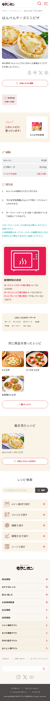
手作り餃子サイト (9, 640)
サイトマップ (36, 692)
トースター (17, 326)
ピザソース (28, 322)
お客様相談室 (8, 602)
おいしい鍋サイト (10, 648)
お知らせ (5, 659)
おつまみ (27, 326)
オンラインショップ (40, 659)
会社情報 (6, 609)
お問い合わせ (19, 659)
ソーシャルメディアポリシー (18, 692)
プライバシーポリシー (32, 688)
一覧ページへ (25, 404)
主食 (37, 322)
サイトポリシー (15, 688)
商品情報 (6, 579)
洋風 (7, 326)
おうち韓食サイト (9, 632)
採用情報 (6, 617)
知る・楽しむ (7, 594)
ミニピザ (17, 322)
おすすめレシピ (9, 586)
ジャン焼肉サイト (9, 625)
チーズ (8, 322)
